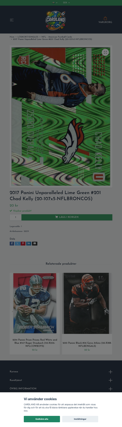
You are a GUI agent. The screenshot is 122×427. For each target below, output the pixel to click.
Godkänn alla (41, 419)
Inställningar (80, 419)
